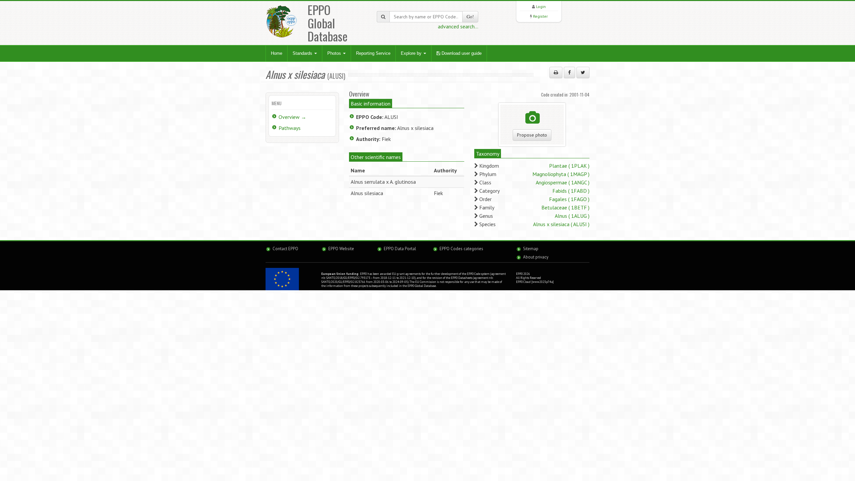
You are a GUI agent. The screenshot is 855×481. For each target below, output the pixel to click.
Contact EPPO (285, 249)
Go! (470, 16)
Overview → (292, 117)
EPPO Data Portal (400, 249)
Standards (303, 53)
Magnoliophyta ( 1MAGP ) (560, 174)
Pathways (290, 128)
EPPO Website (341, 249)
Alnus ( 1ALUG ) (572, 215)
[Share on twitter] (582, 72)
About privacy (535, 257)
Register (540, 16)
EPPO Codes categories (461, 249)
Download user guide (461, 53)
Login (541, 6)
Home (276, 53)
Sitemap (530, 249)
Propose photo (532, 135)
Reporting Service (373, 53)
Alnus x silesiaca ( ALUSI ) (561, 224)
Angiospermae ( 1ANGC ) (562, 182)
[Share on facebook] (569, 72)
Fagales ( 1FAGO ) (569, 199)
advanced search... (458, 26)
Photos (334, 53)
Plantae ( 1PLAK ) (569, 165)
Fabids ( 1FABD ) (570, 190)
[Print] (555, 72)
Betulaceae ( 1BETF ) (565, 207)
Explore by (412, 53)
